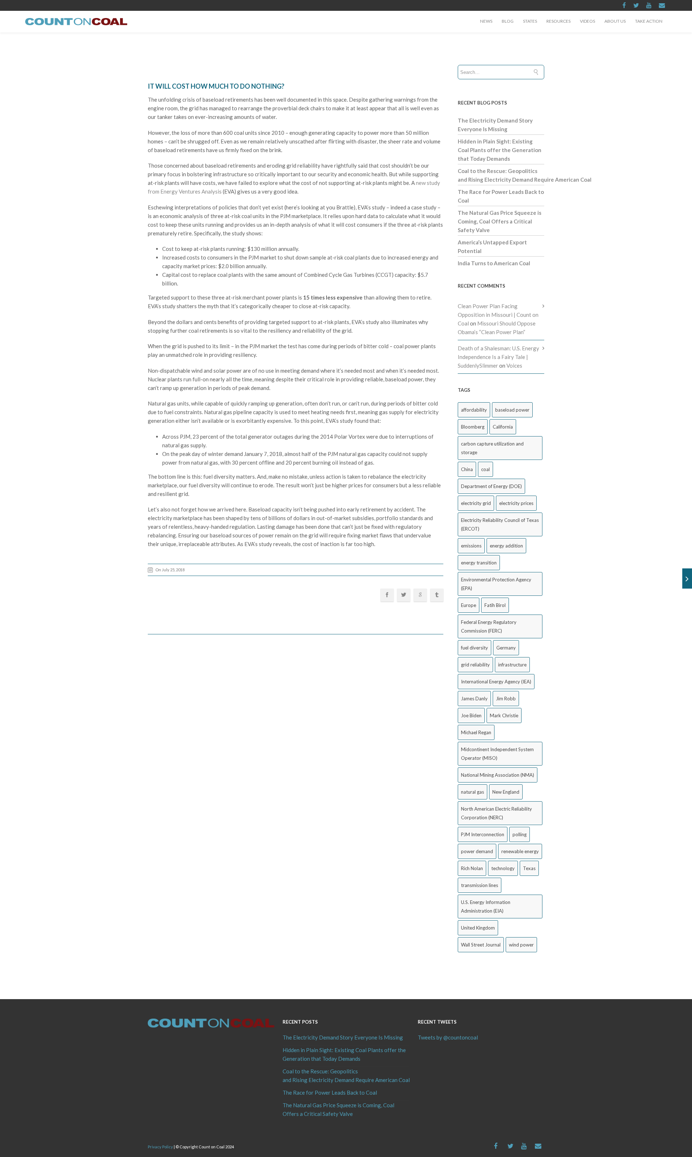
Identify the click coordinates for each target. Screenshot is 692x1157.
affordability (474, 410)
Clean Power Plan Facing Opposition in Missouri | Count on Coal (498, 315)
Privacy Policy (160, 1146)
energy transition (479, 563)
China (467, 469)
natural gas (472, 792)
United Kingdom (478, 928)
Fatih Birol (495, 605)
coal (485, 469)
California (503, 427)
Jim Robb (506, 698)
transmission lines (479, 885)
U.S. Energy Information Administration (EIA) (485, 906)
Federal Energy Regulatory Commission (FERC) (488, 626)
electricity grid (476, 503)
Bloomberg (472, 427)
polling (520, 834)
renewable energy (520, 851)
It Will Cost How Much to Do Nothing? (216, 86)
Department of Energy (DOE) (491, 486)
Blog (508, 21)
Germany (506, 648)
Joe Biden (471, 715)
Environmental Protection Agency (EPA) (496, 584)
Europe (468, 605)
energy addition (506, 546)
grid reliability (475, 665)
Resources (558, 21)
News (486, 21)
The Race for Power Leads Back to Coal (330, 1092)
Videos (587, 21)
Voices (514, 365)
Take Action (648, 21)
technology (503, 868)
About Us (615, 21)
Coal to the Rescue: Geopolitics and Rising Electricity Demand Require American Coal (346, 1075)
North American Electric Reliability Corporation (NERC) (496, 813)
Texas (529, 868)
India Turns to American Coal (494, 263)
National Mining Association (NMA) (497, 775)
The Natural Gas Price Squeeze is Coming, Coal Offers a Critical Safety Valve (499, 221)
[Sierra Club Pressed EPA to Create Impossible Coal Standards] (687, 578)
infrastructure (512, 665)
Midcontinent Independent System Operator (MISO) (497, 753)
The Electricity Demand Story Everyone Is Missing (343, 1037)
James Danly (474, 698)
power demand (477, 851)
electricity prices (516, 503)
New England (505, 792)
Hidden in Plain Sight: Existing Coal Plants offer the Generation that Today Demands (499, 150)
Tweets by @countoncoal (448, 1037)
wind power (521, 945)
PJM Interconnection (482, 834)
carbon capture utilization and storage (492, 448)
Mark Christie (504, 715)
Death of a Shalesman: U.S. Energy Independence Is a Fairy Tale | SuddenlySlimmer (498, 357)
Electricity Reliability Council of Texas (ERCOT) (500, 524)
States (530, 21)
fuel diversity (474, 648)
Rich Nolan (472, 868)
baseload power (512, 410)
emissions (471, 546)
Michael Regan (476, 732)
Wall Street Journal (481, 945)
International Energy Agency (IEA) (496, 681)
